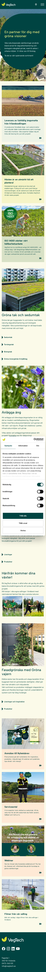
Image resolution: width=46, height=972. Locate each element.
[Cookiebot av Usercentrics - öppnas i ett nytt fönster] (33, 439)
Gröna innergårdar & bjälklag (15, 359)
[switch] (40, 491)
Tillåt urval (23, 523)
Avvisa (23, 530)
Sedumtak (8, 337)
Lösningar (8, 554)
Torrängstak (9, 344)
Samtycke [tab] (8, 446)
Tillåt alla (22, 516)
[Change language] (36, 4)
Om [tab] (37, 446)
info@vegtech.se (9, 966)
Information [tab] (23, 446)
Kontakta (12, 435)
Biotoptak (8, 352)
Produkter (8, 562)
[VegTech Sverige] (8, 4)
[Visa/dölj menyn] (42, 4)
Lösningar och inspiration (14, 702)
